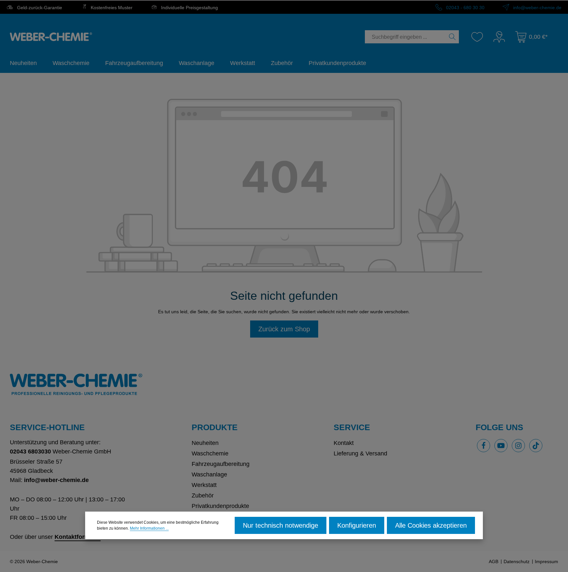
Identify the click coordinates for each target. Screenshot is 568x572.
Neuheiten (205, 443)
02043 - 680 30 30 (465, 7)
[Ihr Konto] (499, 37)
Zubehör (203, 495)
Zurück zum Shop (284, 329)
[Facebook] (483, 445)
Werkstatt (204, 485)
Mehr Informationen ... (149, 528)
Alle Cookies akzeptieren (431, 525)
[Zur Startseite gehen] (51, 36)
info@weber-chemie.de (536, 7)
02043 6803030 (30, 451)
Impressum (546, 561)
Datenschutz (517, 561)
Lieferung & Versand (360, 453)
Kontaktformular (78, 537)
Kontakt (344, 443)
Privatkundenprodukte (220, 506)
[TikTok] (535, 445)
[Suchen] (452, 36)
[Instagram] (518, 445)
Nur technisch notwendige (280, 525)
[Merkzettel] (477, 37)
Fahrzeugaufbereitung (220, 464)
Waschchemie (210, 453)
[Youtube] (501, 445)
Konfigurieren (356, 525)
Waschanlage (209, 474)
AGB (493, 561)
